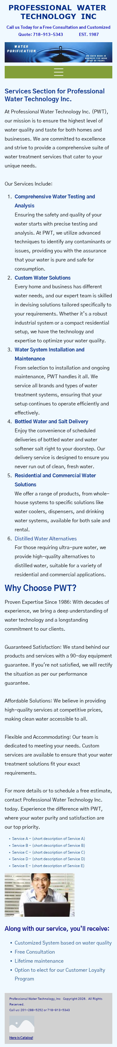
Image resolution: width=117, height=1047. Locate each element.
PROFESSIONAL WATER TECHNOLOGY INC (58, 12)
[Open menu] (58, 72)
